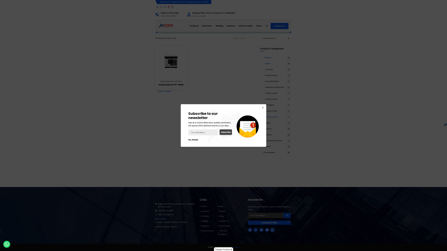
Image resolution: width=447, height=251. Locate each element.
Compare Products (223, 249)
